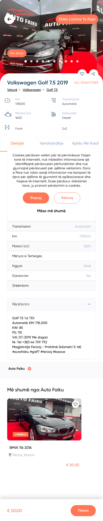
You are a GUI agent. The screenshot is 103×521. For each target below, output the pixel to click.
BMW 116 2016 (21, 447)
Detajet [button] (17, 143)
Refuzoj (67, 198)
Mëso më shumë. (51, 211)
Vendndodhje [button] (51, 143)
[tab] (51, 304)
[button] (26, 61)
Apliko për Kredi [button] (85, 143)
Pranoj (36, 198)
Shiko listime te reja (77, 19)
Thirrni (83, 510)
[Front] (51, 42)
